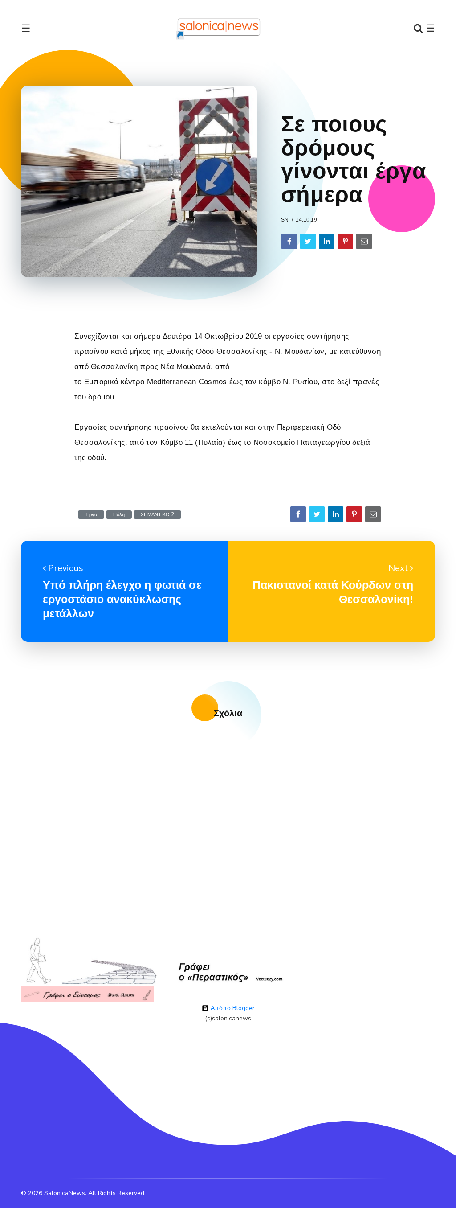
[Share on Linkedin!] (326, 241)
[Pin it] (345, 241)
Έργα (91, 514)
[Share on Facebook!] (289, 241)
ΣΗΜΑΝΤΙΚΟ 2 (157, 514)
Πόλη (119, 514)
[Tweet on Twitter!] (308, 241)
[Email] (364, 241)
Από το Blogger (232, 1008)
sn (285, 220)
